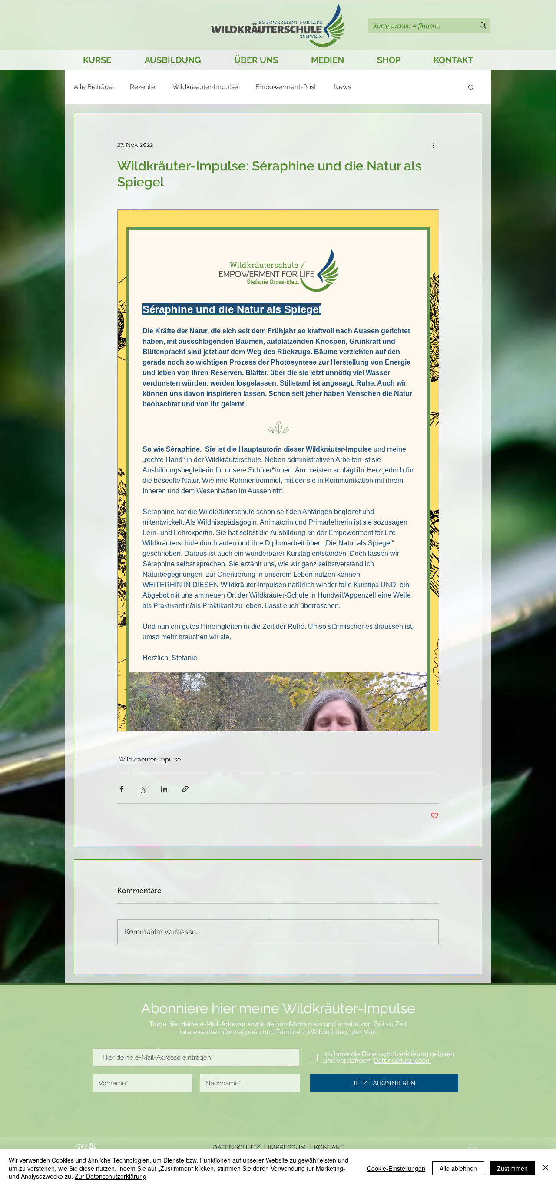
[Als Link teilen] (185, 789)
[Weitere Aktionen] (433, 145)
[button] (471, 86)
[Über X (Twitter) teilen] (143, 789)
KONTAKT (329, 1147)
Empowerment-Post (285, 87)
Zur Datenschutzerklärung (110, 1176)
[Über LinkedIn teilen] (164, 789)
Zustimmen (512, 1168)
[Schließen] (545, 1168)
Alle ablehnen (458, 1168)
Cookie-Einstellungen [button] (396, 1168)
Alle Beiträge (93, 87)
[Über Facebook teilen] (121, 789)
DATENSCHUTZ (236, 1147)
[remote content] (278, 471)
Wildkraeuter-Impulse (205, 87)
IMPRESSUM (287, 1147)
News (342, 87)
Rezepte (142, 87)
